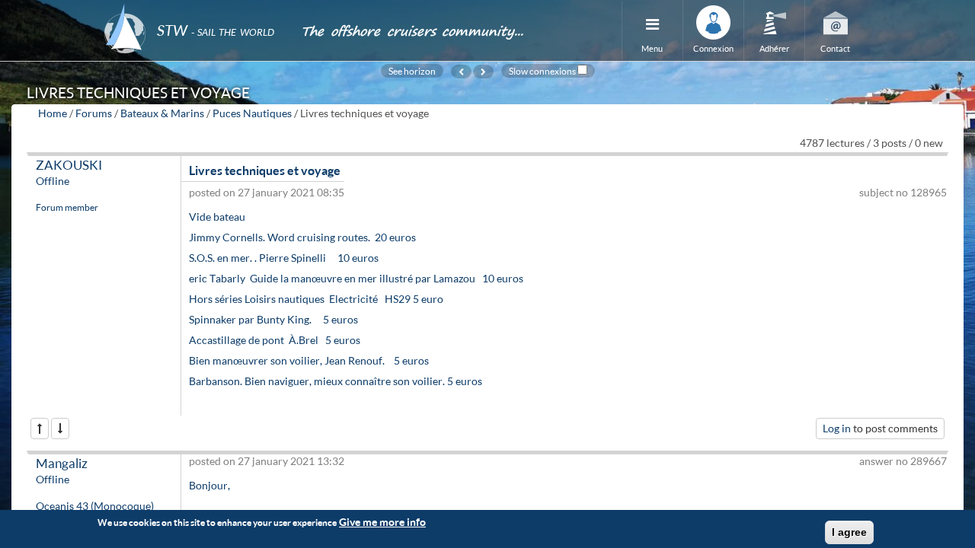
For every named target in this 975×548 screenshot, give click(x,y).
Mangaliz (62, 463)
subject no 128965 (903, 192)
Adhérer (774, 48)
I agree (849, 532)
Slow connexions (542, 70)
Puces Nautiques (252, 113)
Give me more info (382, 521)
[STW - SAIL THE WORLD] (193, 9)
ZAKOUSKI (69, 165)
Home (52, 113)
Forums (93, 113)
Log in (837, 428)
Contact (835, 48)
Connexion (713, 48)
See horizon (412, 70)
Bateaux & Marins (162, 113)
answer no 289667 (903, 460)
